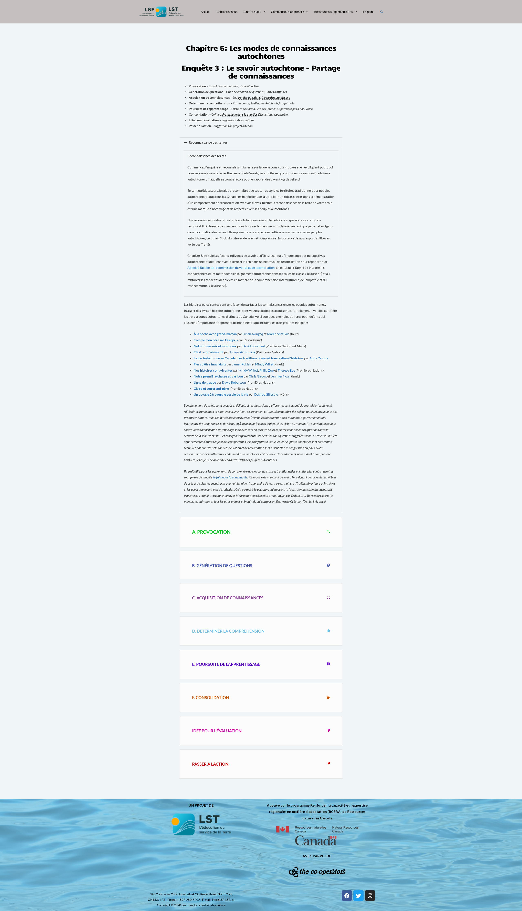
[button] (382, 12)
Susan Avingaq (253, 334)
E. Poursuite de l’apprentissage (226, 664)
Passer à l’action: (210, 764)
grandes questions (249, 97)
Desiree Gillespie (266, 394)
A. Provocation (211, 532)
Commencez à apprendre (287, 11)
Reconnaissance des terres (208, 142)
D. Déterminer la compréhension (228, 631)
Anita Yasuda (319, 358)
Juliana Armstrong (242, 352)
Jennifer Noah (281, 376)
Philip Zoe (266, 370)
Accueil (205, 11)
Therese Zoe (286, 370)
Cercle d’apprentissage (276, 97)
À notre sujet (252, 11)
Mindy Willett (265, 364)
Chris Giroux (258, 376)
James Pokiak (241, 364)
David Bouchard (253, 346)
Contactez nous (227, 11)
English (368, 11)
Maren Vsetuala (278, 334)
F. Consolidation (210, 697)
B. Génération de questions (222, 565)
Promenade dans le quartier (239, 114)
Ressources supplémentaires (333, 11)
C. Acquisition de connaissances (227, 597)
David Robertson (234, 382)
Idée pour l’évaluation (217, 730)
